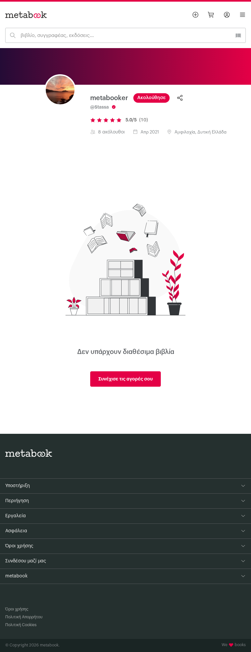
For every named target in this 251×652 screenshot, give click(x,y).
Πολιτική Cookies (21, 625)
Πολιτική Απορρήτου (23, 617)
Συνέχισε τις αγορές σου (125, 379)
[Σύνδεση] (227, 15)
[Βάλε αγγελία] (195, 15)
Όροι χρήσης (16, 609)
